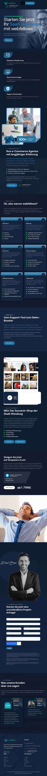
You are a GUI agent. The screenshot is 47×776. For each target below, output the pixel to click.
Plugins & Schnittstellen (14, 94)
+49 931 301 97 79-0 (13, 5)
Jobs (5, 762)
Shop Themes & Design (14, 77)
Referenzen (6, 760)
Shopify (5, 759)
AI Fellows (26, 757)
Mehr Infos (8, 41)
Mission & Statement (8, 766)
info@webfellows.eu (30, 743)
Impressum (26, 760)
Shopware (6, 757)
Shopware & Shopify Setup (15, 60)
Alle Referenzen (20, 441)
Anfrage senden (30, 3)
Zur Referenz (9, 441)
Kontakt (25, 759)
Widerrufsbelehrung (28, 766)
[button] (38, 27)
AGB (25, 764)
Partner (5, 764)
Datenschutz (26, 762)
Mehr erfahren (12, 185)
